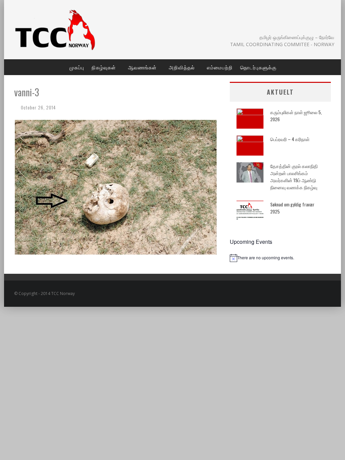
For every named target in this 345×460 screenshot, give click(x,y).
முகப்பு (76, 67)
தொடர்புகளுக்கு (258, 67)
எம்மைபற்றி (220, 67)
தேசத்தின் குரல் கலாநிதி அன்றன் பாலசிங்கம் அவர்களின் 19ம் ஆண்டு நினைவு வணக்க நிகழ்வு (294, 176)
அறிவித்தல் (182, 67)
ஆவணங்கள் (142, 67)
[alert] (280, 258)
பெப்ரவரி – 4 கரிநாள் (290, 138)
